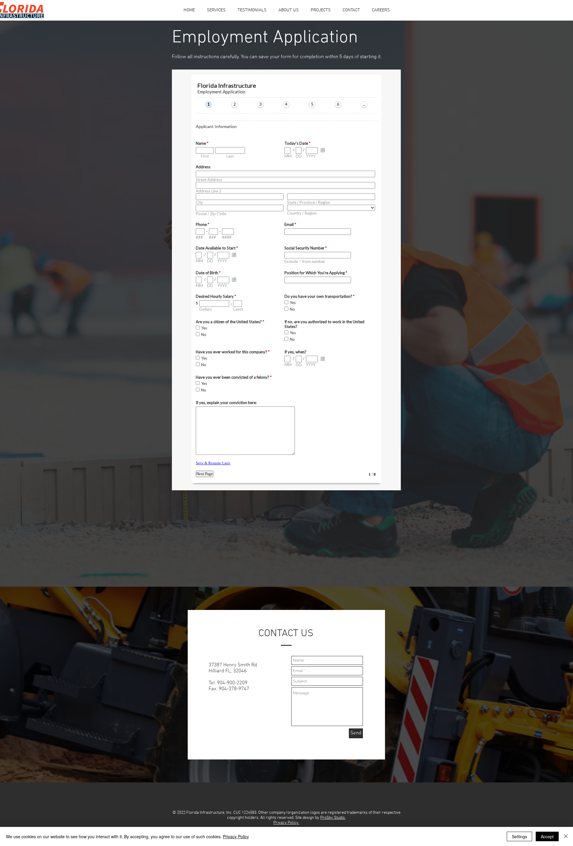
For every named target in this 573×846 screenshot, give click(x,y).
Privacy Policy (236, 836)
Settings (519, 836)
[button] (288, 10)
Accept (547, 836)
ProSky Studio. (333, 817)
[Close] (565, 836)
